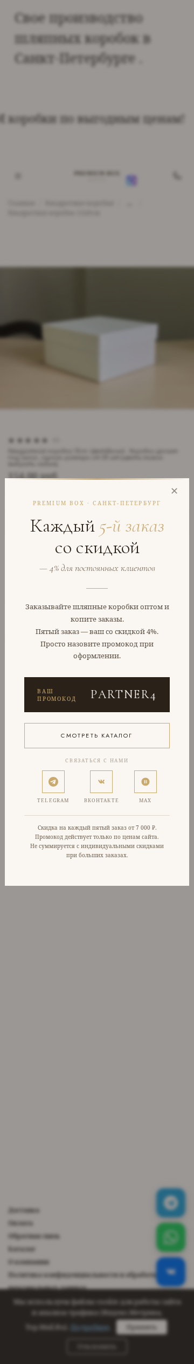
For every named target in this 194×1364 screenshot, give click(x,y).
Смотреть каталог (97, 735)
